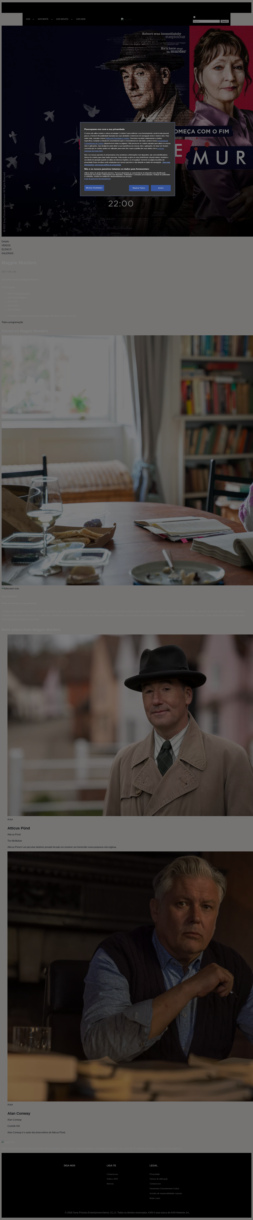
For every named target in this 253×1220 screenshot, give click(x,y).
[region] (127, 159)
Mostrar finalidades (94, 188)
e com (159, 148)
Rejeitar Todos (139, 188)
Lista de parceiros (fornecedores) (97, 179)
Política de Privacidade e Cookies (117, 138)
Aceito (161, 188)
